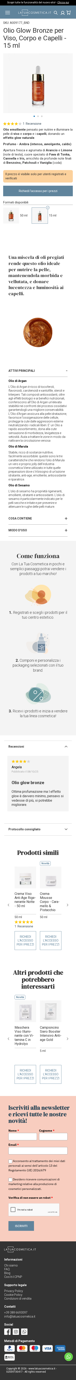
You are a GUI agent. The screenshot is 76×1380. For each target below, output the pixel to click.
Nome (13, 1130)
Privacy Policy (13, 1291)
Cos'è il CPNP (13, 1277)
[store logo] (34, 14)
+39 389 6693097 (15, 1312)
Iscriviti (21, 1226)
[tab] (38, 371)
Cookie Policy (13, 1294)
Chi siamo (11, 1265)
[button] (34, 116)
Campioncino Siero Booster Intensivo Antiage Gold (50, 1034)
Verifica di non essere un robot (30, 1198)
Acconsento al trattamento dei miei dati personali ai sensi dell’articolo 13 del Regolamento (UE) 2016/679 (36, 1165)
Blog (7, 1273)
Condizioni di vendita (17, 1298)
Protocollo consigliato (24, 829)
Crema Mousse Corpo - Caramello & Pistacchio (50, 902)
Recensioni (16, 746)
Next (67, 905)
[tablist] (38, 371)
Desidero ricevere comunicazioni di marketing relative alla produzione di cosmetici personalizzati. (34, 1184)
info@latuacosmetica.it (19, 1316)
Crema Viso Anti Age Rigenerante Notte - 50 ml (25, 900)
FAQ (7, 1269)
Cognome (46, 1130)
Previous (8, 905)
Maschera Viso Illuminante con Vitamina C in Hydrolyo (24, 1036)
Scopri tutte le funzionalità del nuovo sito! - (38, 2)
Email (13, 1145)
